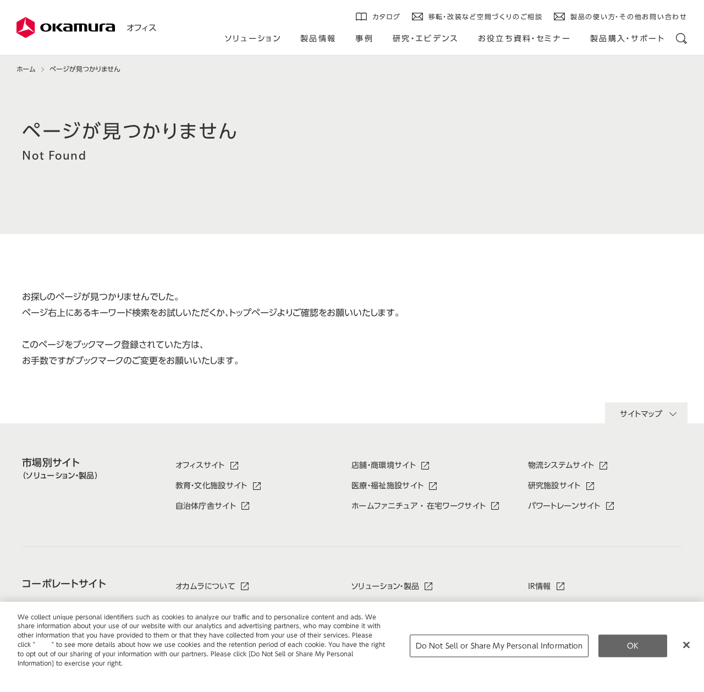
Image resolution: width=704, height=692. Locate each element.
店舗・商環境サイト (383, 465)
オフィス (141, 28)
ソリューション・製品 (385, 586)
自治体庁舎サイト (206, 506)
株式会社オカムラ (66, 27)
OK (633, 646)
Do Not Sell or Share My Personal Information (499, 646)
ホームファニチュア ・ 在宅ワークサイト (418, 506)
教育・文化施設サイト (211, 485)
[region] (352, 647)
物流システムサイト (561, 465)
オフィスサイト (200, 465)
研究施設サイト (554, 485)
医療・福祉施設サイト (387, 485)
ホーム (25, 69)
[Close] (686, 645)
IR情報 (539, 586)
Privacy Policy (41, 672)
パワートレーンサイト (564, 506)
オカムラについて (205, 586)
